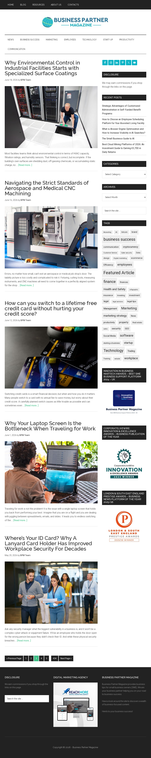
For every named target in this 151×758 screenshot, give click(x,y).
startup (128, 342)
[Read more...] (25, 165)
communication (111, 247)
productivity (109, 322)
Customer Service (110, 253)
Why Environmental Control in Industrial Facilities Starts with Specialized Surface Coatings (42, 67)
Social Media (110, 336)
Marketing (129, 308)
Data (138, 253)
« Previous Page (13, 658)
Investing (121, 295)
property (123, 322)
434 (54, 658)
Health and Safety (114, 289)
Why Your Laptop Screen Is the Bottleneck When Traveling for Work (50, 426)
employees (124, 264)
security (116, 328)
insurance (108, 295)
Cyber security (126, 253)
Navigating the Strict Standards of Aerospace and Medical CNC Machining (46, 188)
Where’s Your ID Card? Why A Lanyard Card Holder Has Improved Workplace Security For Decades (48, 543)
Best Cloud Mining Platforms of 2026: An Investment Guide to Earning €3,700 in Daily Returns (123, 148)
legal (106, 301)
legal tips (131, 301)
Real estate (137, 322)
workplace (131, 358)
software (126, 335)
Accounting (107, 232)
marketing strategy (115, 315)
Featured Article (119, 272)
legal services (118, 302)
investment (134, 295)
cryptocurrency (130, 246)
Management (110, 308)
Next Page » (66, 658)
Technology (113, 350)
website (117, 359)
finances (124, 282)
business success (119, 239)
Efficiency (108, 265)
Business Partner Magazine (75, 22)
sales (105, 329)
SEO (127, 328)
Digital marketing (120, 258)
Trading (131, 351)
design (106, 258)
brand (134, 232)
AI (116, 232)
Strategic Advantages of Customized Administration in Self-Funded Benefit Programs (121, 109)
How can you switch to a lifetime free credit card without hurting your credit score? (51, 308)
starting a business (112, 343)
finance (110, 281)
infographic (134, 290)
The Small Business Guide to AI (118, 138)
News (133, 316)
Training (107, 359)
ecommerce (136, 258)
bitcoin (124, 232)
